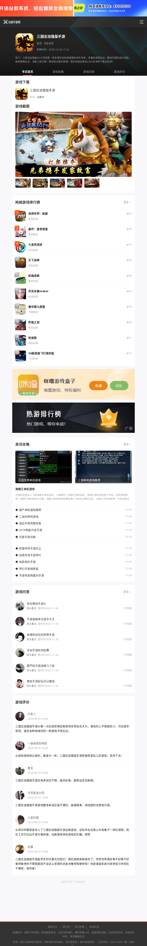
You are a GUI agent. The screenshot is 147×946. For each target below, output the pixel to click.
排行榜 (66, 927)
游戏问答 (88, 71)
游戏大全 (52, 927)
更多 (126, 202)
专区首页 (27, 71)
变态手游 (49, 43)
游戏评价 (119, 71)
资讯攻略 (79, 927)
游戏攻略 (58, 71)
